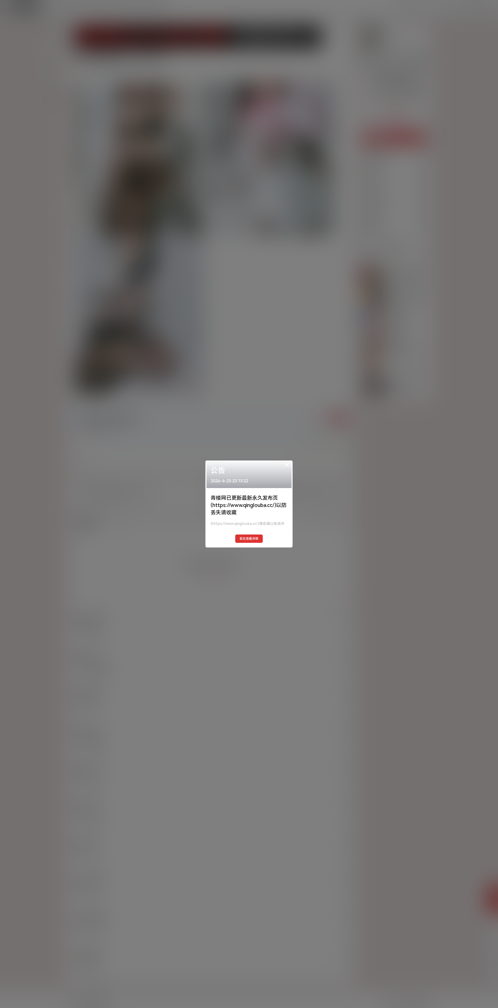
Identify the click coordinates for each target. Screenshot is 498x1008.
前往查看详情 (249, 538)
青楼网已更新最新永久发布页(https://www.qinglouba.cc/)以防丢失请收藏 (249, 505)
